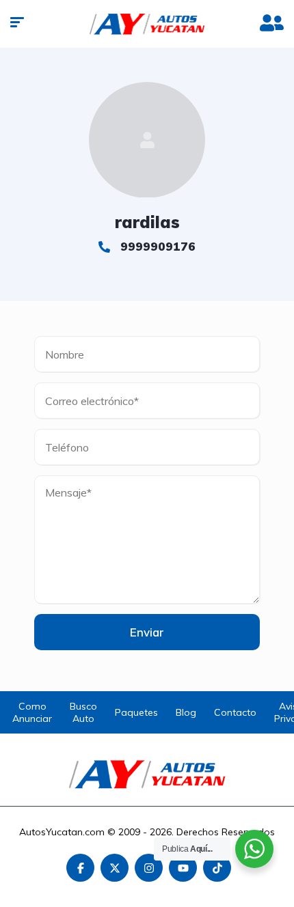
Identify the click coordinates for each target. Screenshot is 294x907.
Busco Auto (83, 712)
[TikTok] (217, 868)
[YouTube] (183, 868)
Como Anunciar (32, 712)
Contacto (235, 712)
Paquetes (136, 712)
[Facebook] (80, 868)
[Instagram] (149, 868)
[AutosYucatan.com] (147, 24)
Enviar (147, 632)
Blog (186, 712)
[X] (115, 868)
